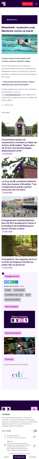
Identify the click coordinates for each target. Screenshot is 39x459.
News (28, 295)
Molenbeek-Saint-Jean (14, 295)
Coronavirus (19, 290)
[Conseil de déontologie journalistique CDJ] (19, 375)
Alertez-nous (27, 4)
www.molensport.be (13, 95)
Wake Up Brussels (12, 300)
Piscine (8, 290)
